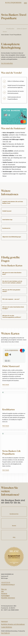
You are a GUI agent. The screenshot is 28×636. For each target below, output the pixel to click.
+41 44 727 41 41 (5, 582)
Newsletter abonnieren (8, 598)
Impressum (4, 621)
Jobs (2, 591)
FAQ (14, 537)
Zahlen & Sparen (22, 28)
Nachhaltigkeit (5, 596)
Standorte (4, 593)
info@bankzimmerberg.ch (8, 584)
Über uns (4, 589)
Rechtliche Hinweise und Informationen (13, 624)
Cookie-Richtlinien (6, 627)
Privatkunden (10, 28)
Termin (14, 525)
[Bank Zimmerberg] (13, 3)
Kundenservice (14, 514)
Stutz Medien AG (5, 633)
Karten (5, 31)
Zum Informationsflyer (7, 63)
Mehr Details (5, 384)
